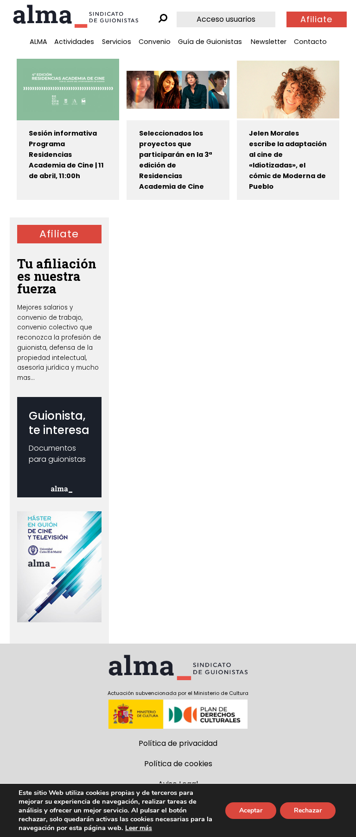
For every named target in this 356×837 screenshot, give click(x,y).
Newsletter (268, 41)
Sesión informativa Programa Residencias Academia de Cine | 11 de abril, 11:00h (66, 154)
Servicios (116, 41)
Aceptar (250, 810)
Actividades (74, 41)
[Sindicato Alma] (75, 16)
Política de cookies (178, 763)
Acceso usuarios (226, 19)
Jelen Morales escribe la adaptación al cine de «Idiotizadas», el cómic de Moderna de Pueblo (288, 160)
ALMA (38, 41)
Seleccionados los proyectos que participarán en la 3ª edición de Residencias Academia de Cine (175, 160)
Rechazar (308, 810)
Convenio (155, 41)
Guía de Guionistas (210, 41)
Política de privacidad (178, 743)
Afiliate (316, 19)
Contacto (310, 41)
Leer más (138, 828)
